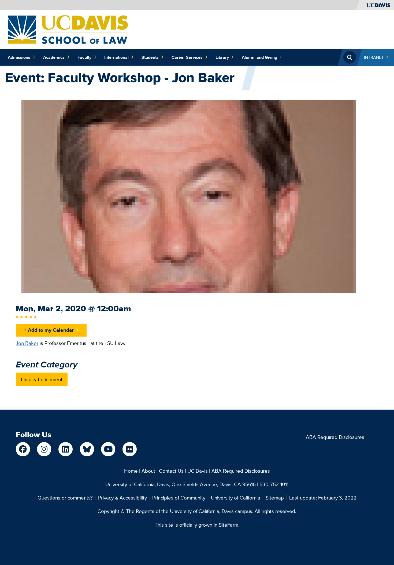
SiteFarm (228, 524)
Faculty (84, 57)
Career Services (187, 57)
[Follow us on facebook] (23, 449)
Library (222, 57)
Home (131, 471)
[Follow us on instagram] (44, 449)
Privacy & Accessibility (122, 497)
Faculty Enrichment (41, 379)
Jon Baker (27, 343)
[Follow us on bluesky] (87, 449)
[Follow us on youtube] (108, 449)
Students (150, 57)
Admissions (19, 57)
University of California (235, 497)
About (148, 471)
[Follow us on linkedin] (65, 449)
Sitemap (275, 497)
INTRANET (374, 57)
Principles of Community (178, 497)
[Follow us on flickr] (129, 449)
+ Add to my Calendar (49, 330)
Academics (54, 57)
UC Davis (197, 471)
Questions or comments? (65, 497)
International (116, 57)
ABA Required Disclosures (335, 437)
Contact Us (171, 471)
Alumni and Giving (259, 57)
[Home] (68, 29)
